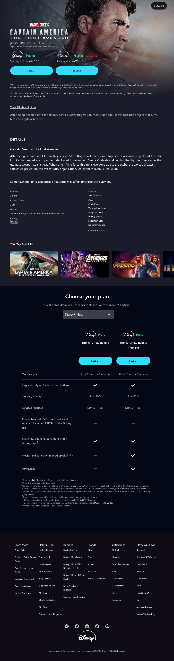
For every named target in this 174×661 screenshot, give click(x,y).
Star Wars (92, 571)
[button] (50, 545)
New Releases (45, 564)
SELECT (31, 70)
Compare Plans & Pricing (74, 597)
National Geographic (97, 578)
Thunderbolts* (142, 593)
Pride (114, 593)
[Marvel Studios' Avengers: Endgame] (85, 264)
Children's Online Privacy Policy (25, 559)
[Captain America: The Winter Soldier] (34, 264)
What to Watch (45, 571)
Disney (90, 550)
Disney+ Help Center (103, 503)
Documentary (117, 586)
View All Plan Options (23, 107)
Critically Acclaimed (120, 564)
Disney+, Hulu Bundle (72, 557)
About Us (43, 593)
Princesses (116, 600)
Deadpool (140, 550)
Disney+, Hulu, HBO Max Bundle (74, 577)
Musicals (116, 557)
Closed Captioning (47, 600)
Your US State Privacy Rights (24, 570)
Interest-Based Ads (23, 593)
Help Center (44, 578)
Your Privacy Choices (23, 586)
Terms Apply (28, 480)
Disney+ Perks (45, 557)
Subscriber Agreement (24, 579)
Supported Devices (47, 586)
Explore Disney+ (46, 550)
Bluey (138, 586)
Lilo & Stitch (141, 578)
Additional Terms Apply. (34, 96)
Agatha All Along (144, 607)
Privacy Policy (20, 550)
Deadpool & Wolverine (146, 557)
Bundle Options (70, 550)
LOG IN (159, 5)
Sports (114, 571)
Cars (138, 600)
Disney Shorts (118, 578)
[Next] (168, 264)
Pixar (90, 557)
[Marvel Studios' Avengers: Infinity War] (136, 264)
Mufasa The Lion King (145, 614)
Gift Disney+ (44, 607)
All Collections (118, 550)
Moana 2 (140, 571)
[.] (67, 626)
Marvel (91, 564)
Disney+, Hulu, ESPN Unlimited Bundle (72, 566)
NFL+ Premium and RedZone (71, 588)
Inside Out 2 (141, 564)
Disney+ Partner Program (50, 614)
